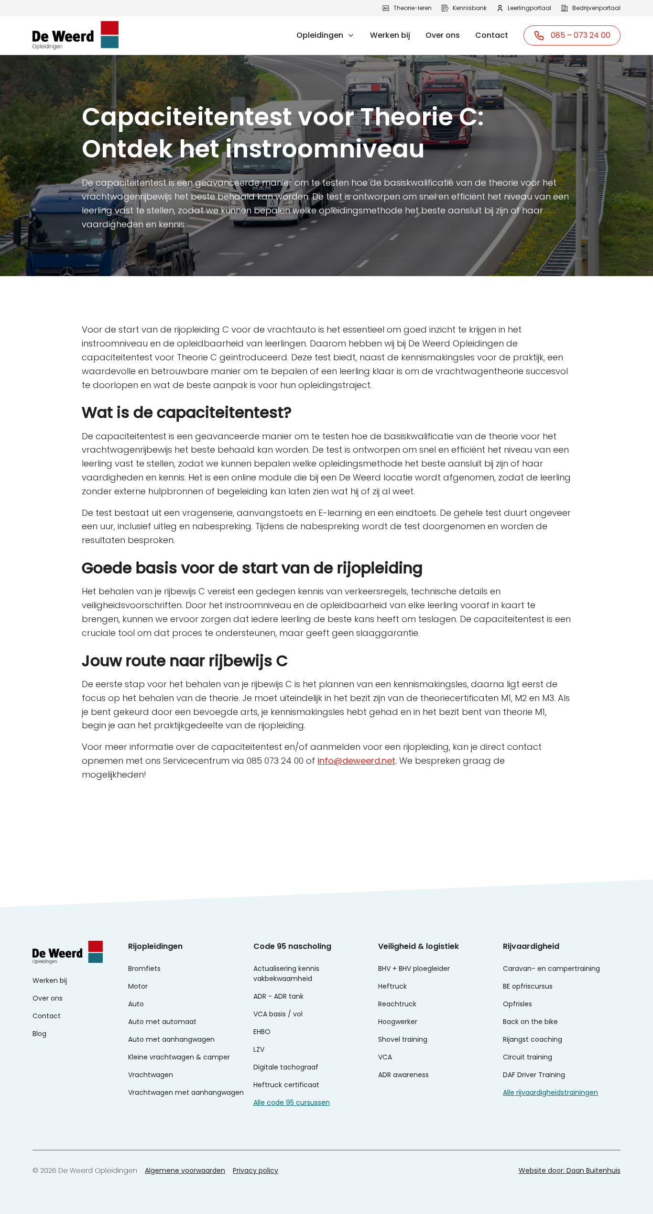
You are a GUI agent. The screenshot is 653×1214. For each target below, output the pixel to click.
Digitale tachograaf (285, 1067)
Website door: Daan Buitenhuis (569, 1170)
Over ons (442, 35)
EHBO (262, 1031)
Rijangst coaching (532, 1039)
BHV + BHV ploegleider (414, 968)
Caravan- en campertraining (551, 968)
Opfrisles (517, 1004)
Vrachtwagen (150, 1075)
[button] (325, 35)
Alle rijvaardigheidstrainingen (550, 1092)
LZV (258, 1049)
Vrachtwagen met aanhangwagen (186, 1092)
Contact (491, 35)
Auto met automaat (162, 1021)
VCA (385, 1057)
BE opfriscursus (528, 986)
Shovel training (402, 1039)
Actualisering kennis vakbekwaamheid (286, 973)
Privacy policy (255, 1170)
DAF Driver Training (534, 1075)
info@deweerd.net (356, 761)
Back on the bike (530, 1021)
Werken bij (390, 35)
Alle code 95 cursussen (291, 1102)
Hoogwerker (397, 1021)
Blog (39, 1033)
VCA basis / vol (278, 1014)
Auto (136, 1004)
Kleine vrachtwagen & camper (179, 1057)
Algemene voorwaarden (185, 1170)
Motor (138, 986)
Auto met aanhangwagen (171, 1039)
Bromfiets (144, 968)
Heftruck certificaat (286, 1085)
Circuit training (527, 1057)
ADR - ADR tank (278, 996)
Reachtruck (397, 1004)
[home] (76, 35)
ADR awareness (403, 1075)
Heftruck (392, 986)
